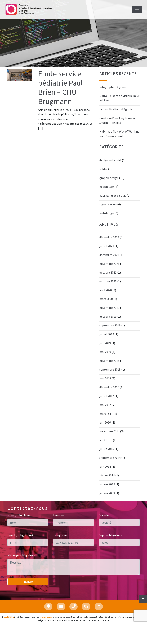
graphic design (108, 178)
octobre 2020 (108, 281)
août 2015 (105, 440)
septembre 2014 (110, 458)
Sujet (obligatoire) (111, 535)
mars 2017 (106, 413)
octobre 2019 (108, 316)
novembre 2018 (109, 361)
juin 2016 (105, 422)
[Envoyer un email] (61, 606)
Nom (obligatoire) (19, 515)
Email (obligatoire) (20, 535)
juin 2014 (105, 466)
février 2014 (107, 475)
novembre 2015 (109, 431)
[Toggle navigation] (137, 9)
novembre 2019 (109, 308)
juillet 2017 (106, 396)
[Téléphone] (73, 606)
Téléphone (60, 535)
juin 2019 (105, 343)
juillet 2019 (106, 334)
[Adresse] (48, 606)
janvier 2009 (107, 493)
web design (106, 213)
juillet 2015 (106, 449)
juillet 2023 (106, 246)
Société (104, 515)
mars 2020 (106, 299)
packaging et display (112, 195)
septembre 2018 (110, 369)
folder (103, 169)
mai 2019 (105, 352)
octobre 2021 (108, 272)
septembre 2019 (110, 325)
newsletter (106, 187)
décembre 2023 (109, 237)
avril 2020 (105, 290)
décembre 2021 (109, 255)
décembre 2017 (109, 387)
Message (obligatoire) (21, 555)
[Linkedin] (99, 606)
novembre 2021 (109, 263)
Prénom (58, 515)
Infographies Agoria (112, 87)
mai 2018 (105, 378)
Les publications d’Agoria (115, 109)
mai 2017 (105, 405)
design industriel (110, 160)
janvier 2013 (107, 484)
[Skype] (86, 606)
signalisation (108, 204)
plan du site (46, 616)
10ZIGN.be (9, 616)
